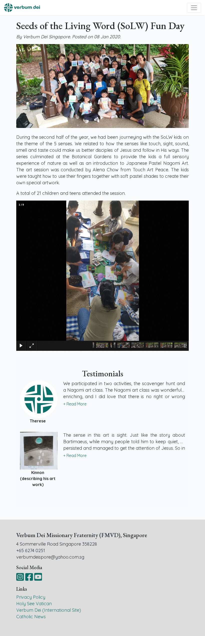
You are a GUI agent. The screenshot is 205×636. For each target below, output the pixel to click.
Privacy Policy (30, 597)
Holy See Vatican (34, 603)
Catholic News (31, 616)
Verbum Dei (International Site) (48, 610)
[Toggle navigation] (194, 8)
